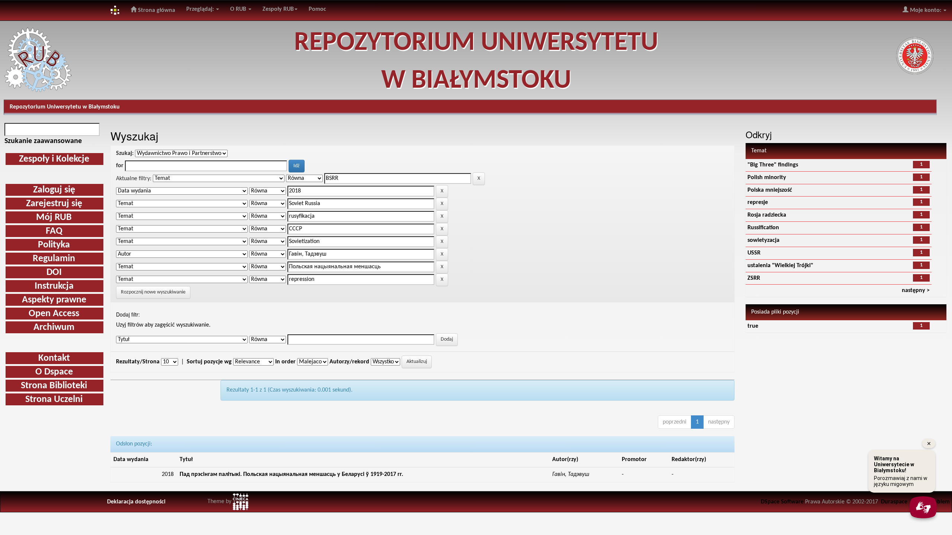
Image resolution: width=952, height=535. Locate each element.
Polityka (54, 245)
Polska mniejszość (769, 190)
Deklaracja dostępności (136, 502)
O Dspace (54, 372)
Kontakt (54, 358)
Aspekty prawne (54, 300)
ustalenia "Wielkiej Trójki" (780, 266)
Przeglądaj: (200, 9)
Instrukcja (54, 286)
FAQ (54, 231)
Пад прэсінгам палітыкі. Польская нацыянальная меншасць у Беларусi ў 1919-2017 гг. (291, 474)
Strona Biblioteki (54, 385)
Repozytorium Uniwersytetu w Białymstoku (65, 107)
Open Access (54, 313)
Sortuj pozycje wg (209, 362)
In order (285, 362)
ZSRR (753, 278)
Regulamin (54, 258)
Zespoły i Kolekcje (54, 159)
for (119, 166)
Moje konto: (925, 10)
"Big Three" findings (772, 165)
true (752, 326)
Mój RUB (54, 217)
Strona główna (155, 10)
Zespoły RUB (278, 9)
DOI (54, 272)
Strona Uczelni (54, 399)
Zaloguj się (54, 190)
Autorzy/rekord (349, 362)
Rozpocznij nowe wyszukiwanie (153, 292)
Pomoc (317, 9)
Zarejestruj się (54, 203)
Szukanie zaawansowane (43, 141)
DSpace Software (782, 502)
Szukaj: (125, 153)
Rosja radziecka (766, 215)
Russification (763, 228)
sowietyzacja (763, 240)
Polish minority (766, 178)
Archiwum (53, 327)
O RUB (239, 9)
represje (757, 202)
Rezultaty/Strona (138, 362)
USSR (753, 253)
